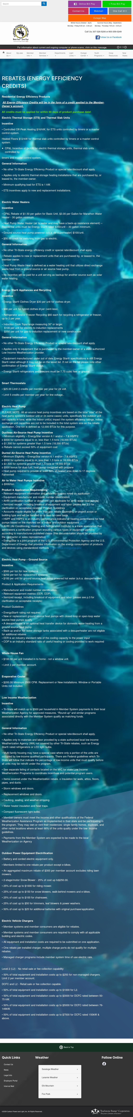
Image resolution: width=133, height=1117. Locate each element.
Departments (60, 53)
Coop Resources (113, 54)
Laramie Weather (50, 1077)
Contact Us (8, 1064)
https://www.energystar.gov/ (66, 548)
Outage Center (84, 54)
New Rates (124, 54)
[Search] (44, 4)
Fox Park (46, 1093)
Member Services (43, 54)
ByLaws (19, 53)
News (6, 1069)
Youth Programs (98, 54)
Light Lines (71, 54)
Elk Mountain (48, 1085)
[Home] (20, 33)
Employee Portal (10, 1080)
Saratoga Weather (50, 1069)
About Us (8, 54)
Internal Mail (9, 1086)
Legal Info (8, 1075)
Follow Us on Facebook (111, 37)
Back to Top (69, 1047)
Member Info (30, 54)
